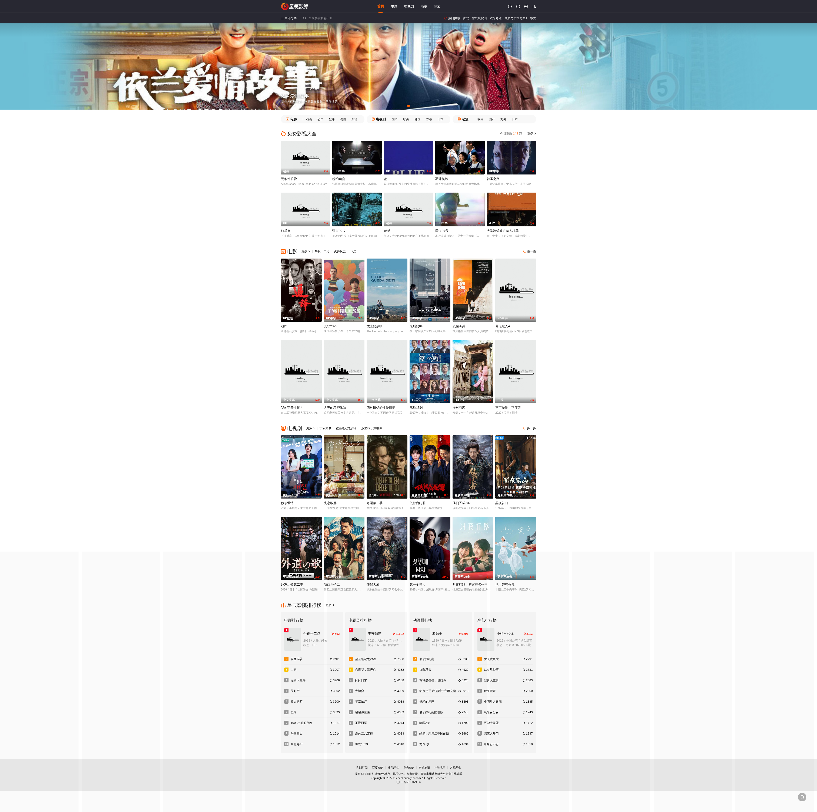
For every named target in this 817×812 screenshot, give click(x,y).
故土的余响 (375, 326)
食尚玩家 (490, 691)
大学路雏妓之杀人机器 (503, 231)
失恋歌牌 (330, 503)
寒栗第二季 (375, 503)
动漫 (424, 6)
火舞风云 (340, 251)
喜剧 (343, 119)
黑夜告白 (501, 503)
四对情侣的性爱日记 (381, 407)
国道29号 (441, 231)
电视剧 (409, 6)
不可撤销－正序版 (508, 407)
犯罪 (332, 119)
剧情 (354, 119)
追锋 (284, 326)
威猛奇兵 (459, 326)
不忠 (353, 251)
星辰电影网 (295, 6)
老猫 (387, 231)
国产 (395, 119)
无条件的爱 (289, 179)
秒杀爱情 (287, 503)
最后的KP (416, 326)
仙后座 (285, 231)
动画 (309, 119)
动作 (320, 119)
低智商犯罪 (418, 503)
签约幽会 (338, 179)
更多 (531, 133)
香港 (429, 119)
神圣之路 (493, 179)
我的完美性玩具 (292, 407)
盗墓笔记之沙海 (346, 428)
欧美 (406, 119)
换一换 (529, 251)
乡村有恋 (459, 407)
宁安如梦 (325, 428)
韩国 (417, 119)
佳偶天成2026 (462, 503)
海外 (503, 119)
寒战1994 (416, 407)
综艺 (437, 6)
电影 (394, 6)
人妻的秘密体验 (335, 407)
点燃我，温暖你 (371, 428)
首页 (380, 6)
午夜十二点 (322, 251)
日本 (440, 119)
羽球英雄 (441, 179)
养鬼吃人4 (502, 326)
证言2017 (339, 231)
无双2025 (330, 326)
